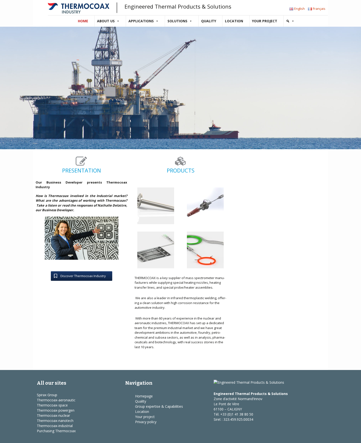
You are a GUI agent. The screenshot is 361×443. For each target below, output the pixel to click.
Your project (264, 21)
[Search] (290, 21)
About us (106, 21)
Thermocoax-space (52, 405)
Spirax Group (47, 395)
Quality (208, 21)
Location (234, 21)
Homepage (144, 396)
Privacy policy (145, 421)
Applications (141, 21)
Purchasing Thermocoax (56, 431)
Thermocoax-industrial (55, 425)
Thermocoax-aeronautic (56, 400)
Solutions (177, 21)
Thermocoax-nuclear (53, 415)
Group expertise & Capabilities (159, 406)
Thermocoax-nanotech (55, 420)
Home (83, 21)
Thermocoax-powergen (55, 410)
